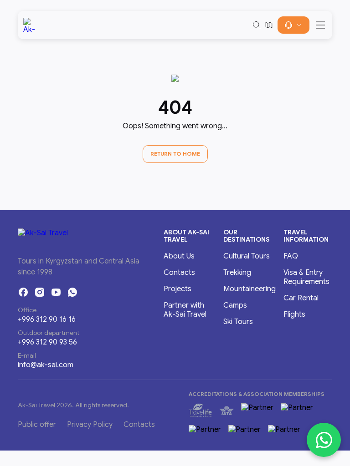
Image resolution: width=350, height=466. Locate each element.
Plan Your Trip (293, 25)
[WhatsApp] (72, 292)
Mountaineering (249, 289)
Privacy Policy (90, 424)
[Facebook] (23, 292)
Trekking (237, 272)
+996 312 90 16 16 (47, 319)
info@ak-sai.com (45, 365)
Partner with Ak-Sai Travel (185, 310)
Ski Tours (238, 321)
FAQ (290, 256)
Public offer (37, 424)
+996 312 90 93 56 (47, 342)
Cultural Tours (246, 256)
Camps (235, 305)
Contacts (179, 272)
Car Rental (301, 298)
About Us (179, 256)
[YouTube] (56, 292)
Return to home (175, 153)
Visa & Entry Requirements (306, 277)
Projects (177, 289)
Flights (294, 314)
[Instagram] (39, 292)
